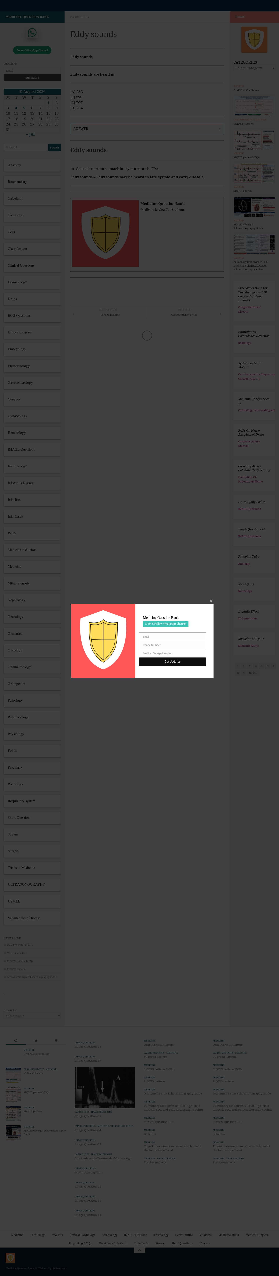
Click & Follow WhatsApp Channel (165, 623)
